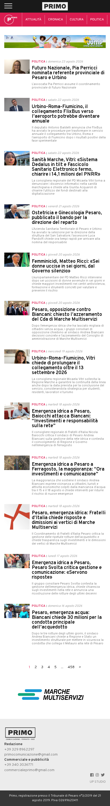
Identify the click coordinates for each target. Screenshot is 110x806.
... (62, 667)
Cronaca (55, 19)
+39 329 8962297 (19, 749)
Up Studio (98, 782)
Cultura (77, 19)
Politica (97, 19)
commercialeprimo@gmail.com (29, 770)
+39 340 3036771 (18, 765)
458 (71, 667)
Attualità (33, 19)
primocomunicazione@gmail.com (31, 754)
